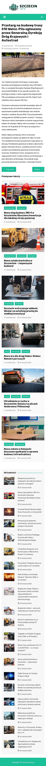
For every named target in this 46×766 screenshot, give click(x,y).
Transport (32, 256)
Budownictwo (10, 208)
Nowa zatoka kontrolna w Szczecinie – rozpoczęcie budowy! (18, 263)
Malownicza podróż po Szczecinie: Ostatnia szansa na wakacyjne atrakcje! (30, 715)
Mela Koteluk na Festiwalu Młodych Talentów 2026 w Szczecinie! (28, 577)
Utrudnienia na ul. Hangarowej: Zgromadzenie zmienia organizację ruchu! (29, 744)
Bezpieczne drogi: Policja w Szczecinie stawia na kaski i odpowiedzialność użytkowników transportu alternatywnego (28, 594)
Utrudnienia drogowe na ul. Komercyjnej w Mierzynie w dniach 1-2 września (28, 551)
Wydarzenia (20, 444)
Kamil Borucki (8, 46)
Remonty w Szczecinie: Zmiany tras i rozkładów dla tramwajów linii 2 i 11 (30, 730)
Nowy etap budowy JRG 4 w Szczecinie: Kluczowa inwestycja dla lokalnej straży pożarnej (22, 215)
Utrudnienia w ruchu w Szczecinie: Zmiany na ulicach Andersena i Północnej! (21, 404)
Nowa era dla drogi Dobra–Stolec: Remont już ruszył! (22, 357)
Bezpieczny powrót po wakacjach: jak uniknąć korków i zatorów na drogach (30, 481)
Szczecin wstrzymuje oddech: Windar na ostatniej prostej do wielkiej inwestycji (21, 311)
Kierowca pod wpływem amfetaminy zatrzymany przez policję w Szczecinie (29, 523)
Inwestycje (8, 48)
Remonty (26, 351)
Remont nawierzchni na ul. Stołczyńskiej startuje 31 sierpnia (28, 622)
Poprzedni (10, 169)
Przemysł (19, 304)
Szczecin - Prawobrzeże (20, 48)
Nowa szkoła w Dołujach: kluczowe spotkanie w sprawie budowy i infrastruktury (21, 452)
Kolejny (37, 169)
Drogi (7, 351)
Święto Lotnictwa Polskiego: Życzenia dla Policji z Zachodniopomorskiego (29, 537)
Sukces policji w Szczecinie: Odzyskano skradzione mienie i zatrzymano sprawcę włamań (29, 701)
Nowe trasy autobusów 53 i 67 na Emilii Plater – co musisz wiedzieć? (29, 648)
